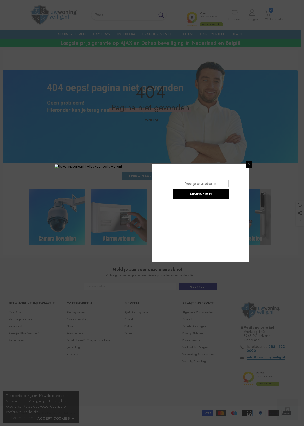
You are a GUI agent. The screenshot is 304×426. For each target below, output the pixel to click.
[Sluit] (249, 164)
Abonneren (200, 194)
